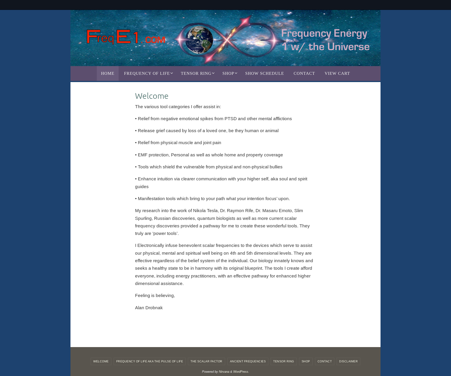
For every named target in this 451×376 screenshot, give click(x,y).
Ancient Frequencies (248, 361)
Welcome (101, 361)
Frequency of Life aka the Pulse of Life (149, 361)
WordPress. (241, 371)
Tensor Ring (283, 361)
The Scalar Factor (206, 361)
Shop (306, 361)
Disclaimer (348, 361)
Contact (325, 361)
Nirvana (224, 371)
